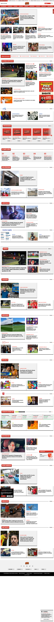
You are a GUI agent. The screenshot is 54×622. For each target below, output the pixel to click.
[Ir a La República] (3, 394)
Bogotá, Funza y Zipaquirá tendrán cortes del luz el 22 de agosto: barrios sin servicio (32, 514)
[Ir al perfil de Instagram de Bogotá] (26, 566)
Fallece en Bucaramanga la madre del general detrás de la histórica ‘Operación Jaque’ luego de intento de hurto (5, 159)
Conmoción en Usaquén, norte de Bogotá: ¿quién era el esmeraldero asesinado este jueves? (32, 225)
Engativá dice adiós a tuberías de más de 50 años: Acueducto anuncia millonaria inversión (13, 521)
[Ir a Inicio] (27, 3)
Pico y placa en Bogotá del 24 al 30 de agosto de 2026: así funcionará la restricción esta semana (6, 37)
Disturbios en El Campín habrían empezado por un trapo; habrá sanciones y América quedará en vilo (12, 82)
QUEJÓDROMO (3, 6)
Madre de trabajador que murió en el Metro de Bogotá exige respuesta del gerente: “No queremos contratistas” (31, 216)
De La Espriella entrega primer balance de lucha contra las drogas (17, 116)
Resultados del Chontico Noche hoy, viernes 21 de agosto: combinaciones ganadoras (27, 372)
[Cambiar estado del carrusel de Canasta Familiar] (7, 1)
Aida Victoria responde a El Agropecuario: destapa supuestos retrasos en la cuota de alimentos (45, 263)
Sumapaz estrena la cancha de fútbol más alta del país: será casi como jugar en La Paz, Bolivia (12, 336)
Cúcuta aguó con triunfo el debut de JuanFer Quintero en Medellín (44, 349)
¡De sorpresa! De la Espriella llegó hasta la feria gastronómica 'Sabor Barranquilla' (27, 158)
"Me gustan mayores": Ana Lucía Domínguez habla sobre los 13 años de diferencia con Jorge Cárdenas (31, 458)
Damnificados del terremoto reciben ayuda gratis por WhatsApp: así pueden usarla (31, 522)
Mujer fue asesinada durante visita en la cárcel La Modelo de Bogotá (44, 116)
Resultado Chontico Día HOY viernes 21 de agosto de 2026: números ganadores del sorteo (45, 385)
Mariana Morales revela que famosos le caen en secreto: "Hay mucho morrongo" (45, 270)
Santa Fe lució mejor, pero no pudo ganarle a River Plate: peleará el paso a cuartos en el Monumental (32, 337)
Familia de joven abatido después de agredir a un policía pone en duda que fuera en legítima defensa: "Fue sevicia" (12, 224)
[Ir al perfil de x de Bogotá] (23, 566)
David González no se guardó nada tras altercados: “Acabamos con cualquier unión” (17, 349)
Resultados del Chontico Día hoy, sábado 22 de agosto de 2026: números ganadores (45, 75)
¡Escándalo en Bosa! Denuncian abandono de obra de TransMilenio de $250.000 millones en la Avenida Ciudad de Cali (45, 193)
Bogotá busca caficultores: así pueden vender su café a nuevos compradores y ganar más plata (30, 37)
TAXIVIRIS (15, 6)
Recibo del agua (15, 56)
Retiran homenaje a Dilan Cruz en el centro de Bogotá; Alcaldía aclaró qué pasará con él (18, 37)
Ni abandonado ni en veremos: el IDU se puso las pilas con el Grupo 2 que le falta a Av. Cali (18, 193)
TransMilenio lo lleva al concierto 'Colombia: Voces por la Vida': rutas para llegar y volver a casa (45, 36)
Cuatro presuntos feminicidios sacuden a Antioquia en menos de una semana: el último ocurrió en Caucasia (15, 159)
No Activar (9, 496)
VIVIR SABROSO (50, 6)
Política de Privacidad (22, 573)
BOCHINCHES (32, 6)
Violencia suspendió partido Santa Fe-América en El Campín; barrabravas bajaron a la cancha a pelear (31, 67)
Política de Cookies (47, 617)
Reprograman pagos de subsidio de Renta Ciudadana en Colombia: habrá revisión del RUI (45, 47)
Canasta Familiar (3, 0)
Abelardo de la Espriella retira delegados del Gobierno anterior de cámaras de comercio (44, 401)
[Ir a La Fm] (4, 109)
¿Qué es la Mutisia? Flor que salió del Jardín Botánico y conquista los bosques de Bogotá (44, 491)
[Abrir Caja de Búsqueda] (51, 3)
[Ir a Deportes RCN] (6, 342)
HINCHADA (21, 6)
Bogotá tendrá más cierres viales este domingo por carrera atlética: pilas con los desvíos (44, 305)
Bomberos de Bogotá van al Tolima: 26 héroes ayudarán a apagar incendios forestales (45, 29)
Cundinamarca (34, 56)
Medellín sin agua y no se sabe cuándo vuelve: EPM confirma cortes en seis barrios (37, 158)
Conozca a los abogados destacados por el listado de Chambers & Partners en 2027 (18, 236)
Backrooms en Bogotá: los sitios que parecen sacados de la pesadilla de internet (45, 553)
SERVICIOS (38, 6)
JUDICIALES (10, 6)
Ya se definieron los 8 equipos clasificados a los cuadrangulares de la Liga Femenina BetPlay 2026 (32, 328)
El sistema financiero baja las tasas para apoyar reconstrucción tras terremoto (17, 401)
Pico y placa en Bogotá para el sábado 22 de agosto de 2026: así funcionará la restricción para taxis (17, 305)
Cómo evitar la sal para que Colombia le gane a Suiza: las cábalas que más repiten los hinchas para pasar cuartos (27, 539)
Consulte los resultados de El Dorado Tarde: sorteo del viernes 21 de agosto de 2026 (18, 385)
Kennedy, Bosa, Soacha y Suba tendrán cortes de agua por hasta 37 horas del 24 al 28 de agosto (27, 17)
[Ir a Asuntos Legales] (7, 230)
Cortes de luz (42, 56)
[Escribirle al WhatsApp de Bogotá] (32, 566)
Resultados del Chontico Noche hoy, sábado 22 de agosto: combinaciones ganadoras (30, 84)
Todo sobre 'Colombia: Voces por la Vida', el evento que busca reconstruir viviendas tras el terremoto (19, 48)
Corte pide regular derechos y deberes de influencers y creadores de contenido (44, 236)
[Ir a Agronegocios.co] (20, 412)
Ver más (51, 108)
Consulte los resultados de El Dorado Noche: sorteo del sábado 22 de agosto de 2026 (24, 92)
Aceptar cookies (46, 619)
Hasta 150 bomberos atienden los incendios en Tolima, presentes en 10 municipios (45, 425)
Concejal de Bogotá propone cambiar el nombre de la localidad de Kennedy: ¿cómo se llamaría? (27, 179)
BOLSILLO (26, 6)
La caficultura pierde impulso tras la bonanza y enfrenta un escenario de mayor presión (17, 425)
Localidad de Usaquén (25, 56)
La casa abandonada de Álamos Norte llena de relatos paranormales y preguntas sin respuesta (18, 553)
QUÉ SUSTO (44, 6)
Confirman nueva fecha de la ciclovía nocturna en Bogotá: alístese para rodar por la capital (17, 491)
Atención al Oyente (29, 573)
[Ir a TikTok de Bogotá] (29, 566)
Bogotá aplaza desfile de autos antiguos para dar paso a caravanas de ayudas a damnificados (27, 477)
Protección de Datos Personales (38, 573)
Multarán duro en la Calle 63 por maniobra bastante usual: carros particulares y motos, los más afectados (27, 291)
